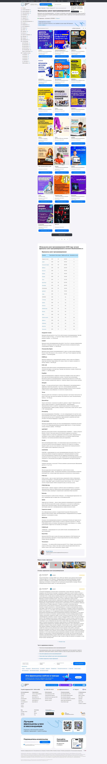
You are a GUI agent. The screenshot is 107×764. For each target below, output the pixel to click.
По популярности (24, 701)
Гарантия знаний (45, 317)
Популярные (25, 14)
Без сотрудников (26, 26)
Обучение (25, 36)
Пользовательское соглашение (39, 750)
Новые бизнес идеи (64, 701)
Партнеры (80, 698)
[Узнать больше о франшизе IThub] (62, 97)
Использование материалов (76, 750)
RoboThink (44, 326)
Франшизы (23, 693)
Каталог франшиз (26, 11)
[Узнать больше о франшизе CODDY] (45, 39)
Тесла (43, 279)
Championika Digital (45, 264)
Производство (25, 39)
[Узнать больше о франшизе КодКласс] (78, 97)
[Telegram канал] (79, 685)
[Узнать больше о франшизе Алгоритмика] (45, 213)
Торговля (25, 31)
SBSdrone (43, 320)
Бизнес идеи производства (66, 700)
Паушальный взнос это (36, 698)
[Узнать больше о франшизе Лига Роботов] (62, 68)
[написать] (77, 1)
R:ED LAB (43, 270)
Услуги (24, 29)
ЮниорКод (44, 285)
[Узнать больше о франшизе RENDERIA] (78, 68)
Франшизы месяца (35, 668)
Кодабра (43, 273)
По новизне (23, 700)
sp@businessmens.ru (64, 689)
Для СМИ (22, 714)
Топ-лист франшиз (26, 9)
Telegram (76, 689)
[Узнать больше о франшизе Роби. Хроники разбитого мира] (45, 155)
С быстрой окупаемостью (28, 21)
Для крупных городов (44, 670)
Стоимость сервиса (82, 703)
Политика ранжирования (65, 750)
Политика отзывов (56, 750)
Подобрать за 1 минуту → (45, 4)
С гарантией (71, 668)
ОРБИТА (43, 302)
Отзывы (22, 695)
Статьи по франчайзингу (37, 693)
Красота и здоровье (27, 34)
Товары (22, 706)
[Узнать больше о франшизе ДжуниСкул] (78, 184)
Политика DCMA (49, 750)
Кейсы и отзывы (82, 695)
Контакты (80, 700)
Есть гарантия (25, 19)
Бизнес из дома (77, 668)
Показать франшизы (79, 663)
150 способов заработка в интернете (68, 698)
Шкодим (43, 276)
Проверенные (25, 24)
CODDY (43, 261)
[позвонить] (76, 1)
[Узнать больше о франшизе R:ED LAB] (62, 213)
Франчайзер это (35, 700)
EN (84, 750)
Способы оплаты (24, 711)
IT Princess (44, 299)
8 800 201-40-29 (49, 689)
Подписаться (45, 742)
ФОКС (43, 314)
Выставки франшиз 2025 (65, 693)
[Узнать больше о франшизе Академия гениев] (62, 184)
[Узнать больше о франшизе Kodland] (78, 155)
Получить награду (48, 698)
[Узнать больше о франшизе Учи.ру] (45, 184)
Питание (22, 703)
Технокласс (44, 329)
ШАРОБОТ (44, 291)
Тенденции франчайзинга (50, 695)
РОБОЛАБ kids (44, 308)
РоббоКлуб (44, 323)
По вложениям (25, 41)
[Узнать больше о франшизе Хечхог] (45, 97)
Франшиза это (35, 695)
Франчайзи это (35, 701)
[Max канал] (65, 685)
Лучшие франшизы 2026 (49, 693)
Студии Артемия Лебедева (50, 710)
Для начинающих (25, 670)
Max (85, 689)
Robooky (43, 311)
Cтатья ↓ (58, 18)
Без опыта (25, 16)
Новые (23, 668)
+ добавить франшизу (70, 1)
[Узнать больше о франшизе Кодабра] (78, 126)
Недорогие (48, 668)
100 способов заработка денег (67, 695)
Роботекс (43, 305)
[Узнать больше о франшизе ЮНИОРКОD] (45, 68)
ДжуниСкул (44, 282)
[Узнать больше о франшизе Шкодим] (62, 155)
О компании (81, 693)
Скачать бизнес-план (75, 11)
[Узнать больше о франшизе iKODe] (45, 126)
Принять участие (48, 700)
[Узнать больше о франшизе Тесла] (62, 126)
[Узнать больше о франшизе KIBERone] (78, 39)
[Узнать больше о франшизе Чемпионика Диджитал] (62, 39)
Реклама (22, 713)
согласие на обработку (29, 744)
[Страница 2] (67, 239)
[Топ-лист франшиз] (53, 677)
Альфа (43, 294)
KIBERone (43, 267)
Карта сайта (81, 701)
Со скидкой (42, 668)
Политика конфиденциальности (27, 750)
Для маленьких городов (34, 670)
